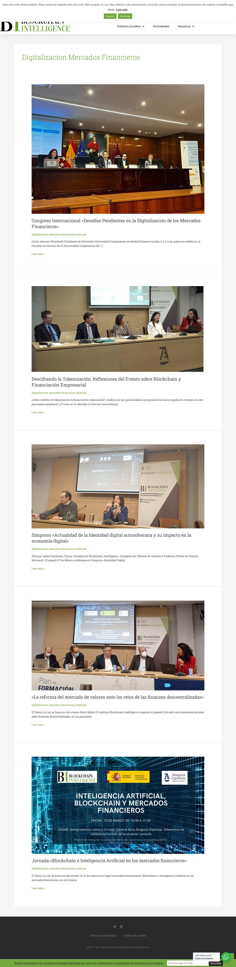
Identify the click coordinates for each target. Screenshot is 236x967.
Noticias (81, 234)
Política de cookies (135, 935)
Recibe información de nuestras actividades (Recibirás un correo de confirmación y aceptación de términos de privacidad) (89, 963)
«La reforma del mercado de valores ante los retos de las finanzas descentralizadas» (118, 697)
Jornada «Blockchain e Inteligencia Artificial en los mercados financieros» (109, 860)
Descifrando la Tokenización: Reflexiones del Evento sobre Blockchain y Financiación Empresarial (106, 382)
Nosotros (184, 26)
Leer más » (38, 254)
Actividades (161, 26)
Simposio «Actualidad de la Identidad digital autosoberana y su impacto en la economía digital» (111, 538)
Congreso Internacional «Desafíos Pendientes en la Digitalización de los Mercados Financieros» (116, 223)
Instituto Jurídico (129, 26)
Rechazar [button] (125, 16)
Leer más (122, 9)
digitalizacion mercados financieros (53, 234)
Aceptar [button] (110, 16)
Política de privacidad (103, 935)
